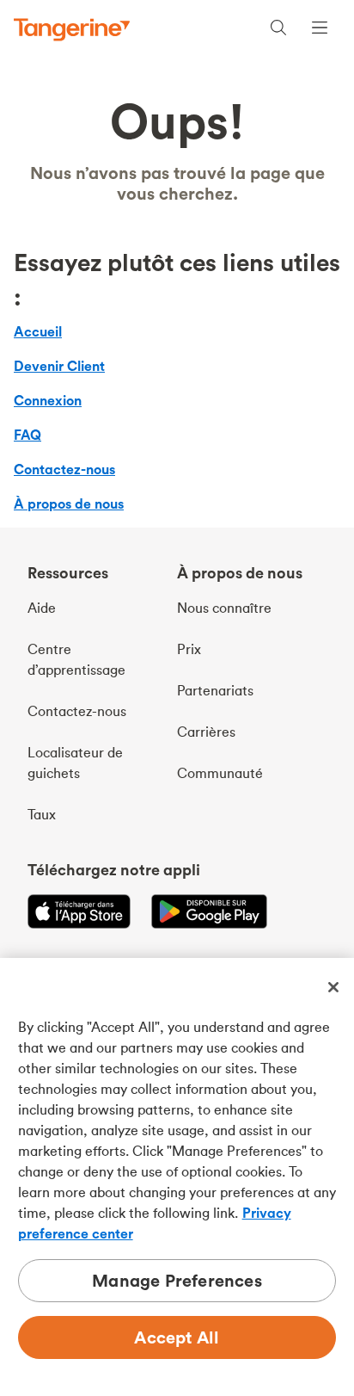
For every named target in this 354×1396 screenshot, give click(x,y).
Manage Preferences (177, 1280)
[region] (177, 1177)
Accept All (176, 1337)
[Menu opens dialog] (319, 30)
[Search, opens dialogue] (278, 30)
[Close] (333, 987)
